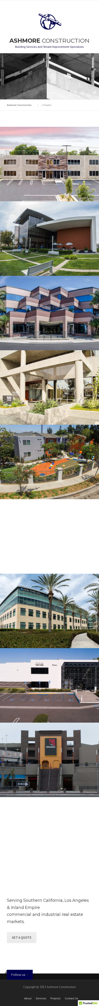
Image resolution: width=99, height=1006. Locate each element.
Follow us (18, 974)
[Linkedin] (27, 975)
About (28, 998)
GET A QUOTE (22, 937)
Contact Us (71, 998)
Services (41, 998)
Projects (55, 998)
